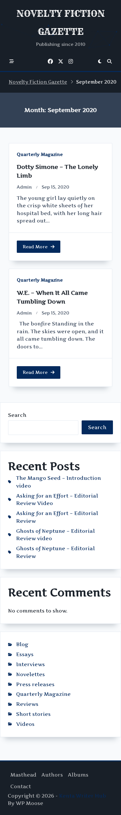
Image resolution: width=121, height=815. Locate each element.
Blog (22, 644)
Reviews (27, 704)
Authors (52, 775)
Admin (24, 187)
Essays (25, 654)
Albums (78, 775)
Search (17, 415)
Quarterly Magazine (40, 154)
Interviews (30, 664)
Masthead (23, 775)
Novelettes (30, 674)
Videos (25, 724)
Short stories (33, 714)
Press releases (35, 684)
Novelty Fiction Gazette (38, 82)
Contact (20, 786)
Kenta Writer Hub (82, 796)
